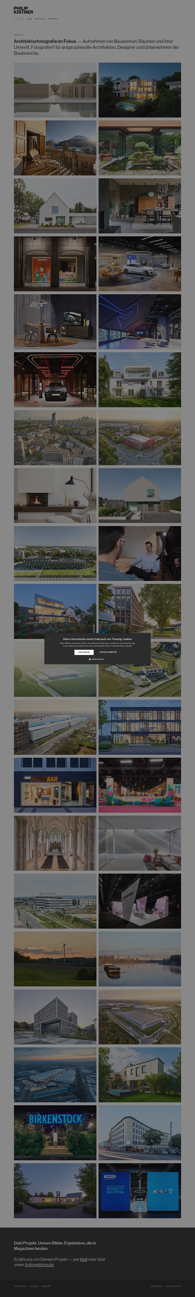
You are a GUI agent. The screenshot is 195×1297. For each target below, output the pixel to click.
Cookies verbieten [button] (108, 652)
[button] (97, 659)
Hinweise (128, 646)
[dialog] (97, 648)
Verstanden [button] (84, 652)
